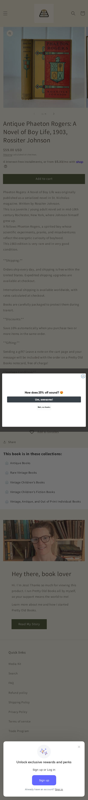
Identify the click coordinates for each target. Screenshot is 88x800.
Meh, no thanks (44, 407)
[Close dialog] (83, 376)
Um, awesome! (44, 399)
